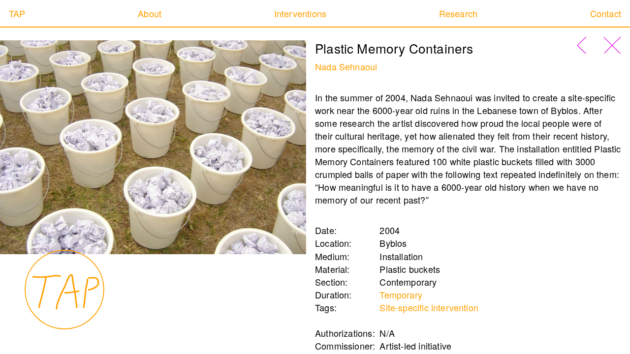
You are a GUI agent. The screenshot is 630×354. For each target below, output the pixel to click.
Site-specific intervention (428, 307)
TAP (17, 13)
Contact (605, 13)
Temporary (400, 294)
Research (458, 13)
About (149, 13)
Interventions (300, 13)
